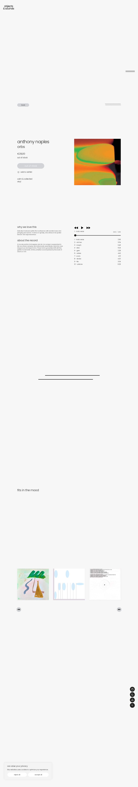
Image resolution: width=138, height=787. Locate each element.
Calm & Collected (24, 179)
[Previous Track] (76, 228)
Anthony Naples (33, 142)
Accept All (38, 775)
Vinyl (19, 181)
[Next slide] (119, 609)
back (23, 105)
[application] (97, 231)
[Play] (84, 227)
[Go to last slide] (18, 609)
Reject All (17, 775)
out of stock (30, 165)
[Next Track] (88, 228)
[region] (28, 771)
